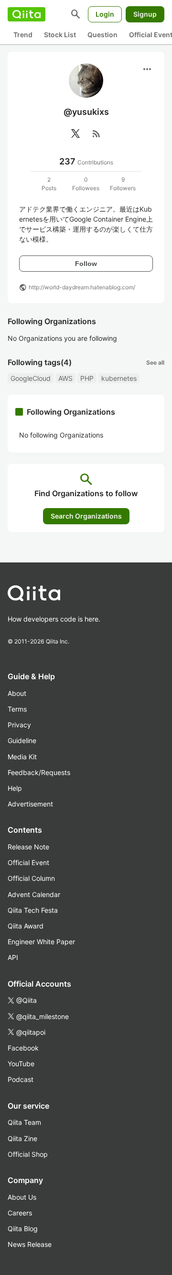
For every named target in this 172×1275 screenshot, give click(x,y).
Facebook (23, 1048)
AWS (65, 378)
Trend (22, 35)
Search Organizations (86, 516)
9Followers (123, 184)
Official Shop (28, 1154)
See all (155, 362)
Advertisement (30, 804)
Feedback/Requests (39, 772)
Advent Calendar (34, 894)
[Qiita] (26, 14)
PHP (87, 378)
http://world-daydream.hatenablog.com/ (82, 287)
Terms (17, 709)
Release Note (28, 847)
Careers (20, 1213)
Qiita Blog (23, 1228)
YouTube (21, 1064)
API (13, 957)
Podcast (20, 1079)
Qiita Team (24, 1122)
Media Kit (22, 757)
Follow (86, 263)
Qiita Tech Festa (33, 910)
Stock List (60, 35)
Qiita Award (25, 926)
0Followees (85, 184)
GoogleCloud (31, 378)
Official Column (31, 878)
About (17, 693)
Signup (145, 14)
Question (102, 35)
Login (105, 14)
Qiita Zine (22, 1138)
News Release (30, 1244)
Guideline (22, 740)
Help (15, 788)
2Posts (49, 184)
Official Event (28, 862)
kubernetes (119, 378)
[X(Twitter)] (75, 133)
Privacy (19, 725)
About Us (22, 1197)
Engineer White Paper (41, 942)
